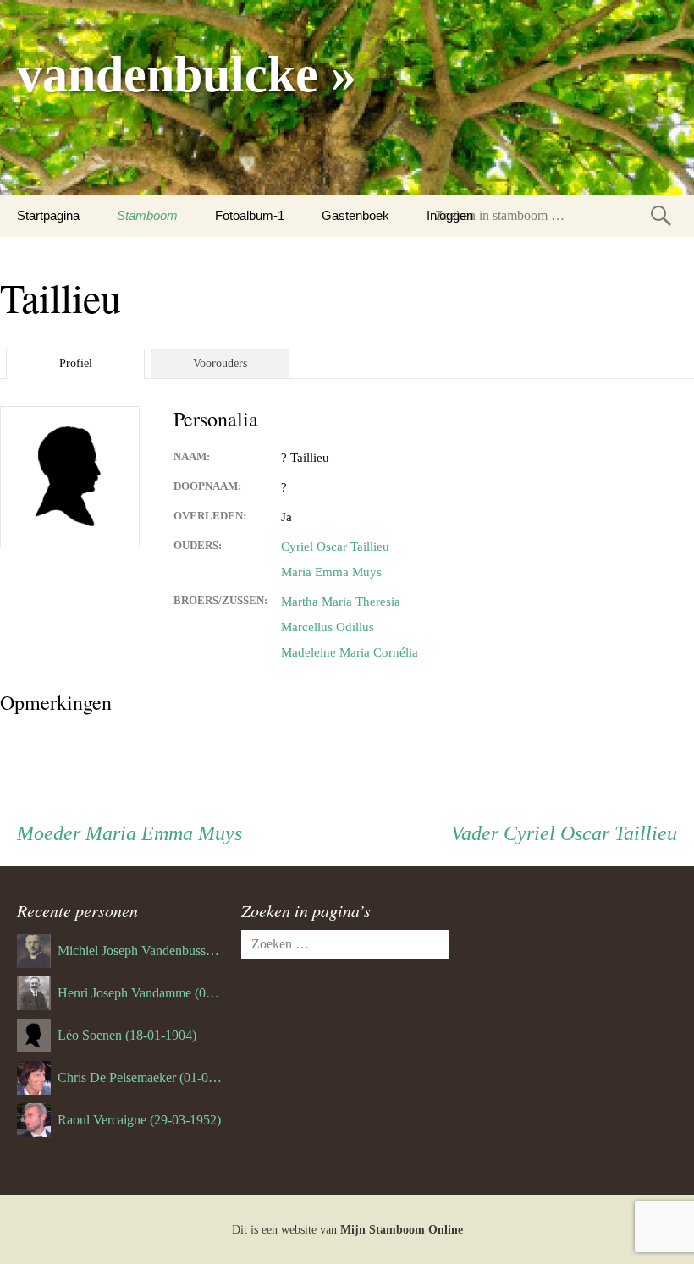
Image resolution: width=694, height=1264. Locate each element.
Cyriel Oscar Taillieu (335, 546)
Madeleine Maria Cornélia (349, 652)
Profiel (75, 363)
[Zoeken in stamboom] (661, 215)
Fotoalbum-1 (249, 215)
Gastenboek (355, 215)
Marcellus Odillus (327, 627)
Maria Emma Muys (331, 572)
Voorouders (220, 363)
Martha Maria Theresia (340, 601)
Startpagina (48, 215)
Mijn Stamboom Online (401, 1229)
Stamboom (147, 215)
